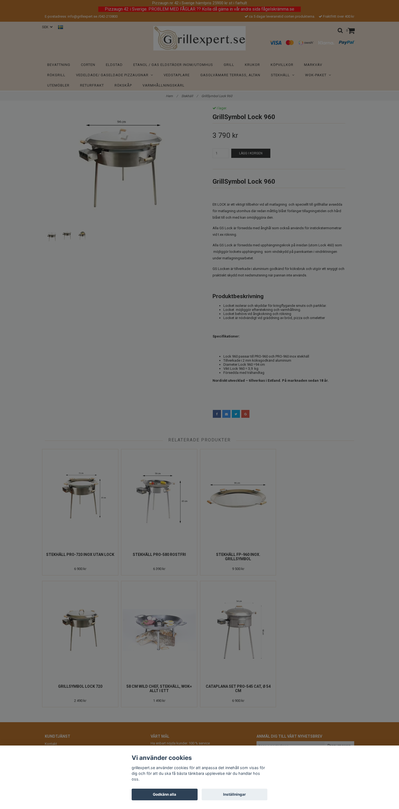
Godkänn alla (164, 794)
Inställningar (234, 794)
